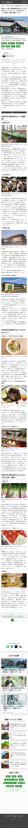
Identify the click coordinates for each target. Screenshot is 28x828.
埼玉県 (18, 46)
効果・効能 (21, 782)
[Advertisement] (14, 803)
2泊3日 (20, 776)
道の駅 (7, 46)
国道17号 (4, 43)
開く (13, 63)
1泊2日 (14, 776)
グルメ (13, 46)
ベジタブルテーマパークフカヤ (13, 405)
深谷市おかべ (11, 43)
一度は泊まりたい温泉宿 (11, 779)
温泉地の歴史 (10, 786)
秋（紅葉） (18, 786)
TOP (2, 5)
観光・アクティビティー (10, 782)
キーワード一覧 (14, 790)
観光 (3, 46)
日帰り (8, 776)
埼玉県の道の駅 (19, 43)
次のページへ (13, 615)
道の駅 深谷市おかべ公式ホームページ (14, 144)
